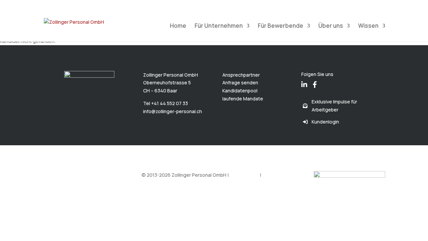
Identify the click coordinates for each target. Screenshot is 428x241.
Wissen (368, 26)
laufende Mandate (242, 98)
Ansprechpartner (241, 75)
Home (178, 26)
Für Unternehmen (219, 26)
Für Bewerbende (280, 26)
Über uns (330, 26)
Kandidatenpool (239, 90)
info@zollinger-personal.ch (172, 111)
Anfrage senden (240, 82)
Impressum (274, 175)
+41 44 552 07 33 (169, 103)
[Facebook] (315, 80)
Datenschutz (244, 175)
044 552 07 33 (60, 5)
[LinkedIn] (304, 80)
